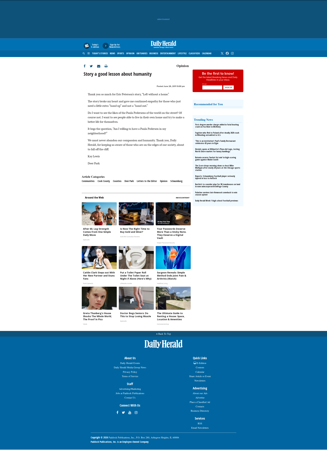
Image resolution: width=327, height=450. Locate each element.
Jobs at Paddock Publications (130, 393)
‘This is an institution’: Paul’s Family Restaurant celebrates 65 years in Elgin (215, 142)
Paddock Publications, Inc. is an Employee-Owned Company (120, 441)
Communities (88, 181)
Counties (117, 181)
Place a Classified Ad (200, 402)
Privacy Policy (130, 371)
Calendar (206, 53)
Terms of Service (130, 376)
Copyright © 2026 (99, 437)
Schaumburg (176, 181)
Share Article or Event (200, 376)
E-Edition (201, 363)
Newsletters (199, 380)
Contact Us (130, 397)
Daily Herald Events (130, 363)
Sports (120, 53)
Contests (200, 367)
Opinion (130, 53)
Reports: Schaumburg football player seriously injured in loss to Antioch (215, 177)
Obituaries (141, 53)
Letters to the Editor (147, 181)
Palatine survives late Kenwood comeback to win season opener (216, 193)
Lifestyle (182, 53)
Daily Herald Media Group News (130, 367)
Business (153, 53)
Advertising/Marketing (130, 388)
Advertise (200, 397)
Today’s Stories (100, 53)
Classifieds (194, 53)
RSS (200, 423)
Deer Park (129, 181)
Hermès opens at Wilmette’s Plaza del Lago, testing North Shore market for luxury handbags (217, 150)
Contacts (200, 406)
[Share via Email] (101, 66)
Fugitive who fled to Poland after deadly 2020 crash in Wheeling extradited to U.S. (217, 133)
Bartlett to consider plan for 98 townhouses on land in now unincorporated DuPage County (217, 185)
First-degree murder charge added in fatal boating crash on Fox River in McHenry (217, 125)
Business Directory (200, 410)
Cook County (104, 181)
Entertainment (168, 53)
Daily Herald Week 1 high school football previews (216, 200)
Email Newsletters (200, 427)
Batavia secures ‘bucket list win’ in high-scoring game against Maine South (215, 158)
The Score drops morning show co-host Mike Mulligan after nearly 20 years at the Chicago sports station (217, 167)
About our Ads (200, 393)
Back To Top (164, 333)
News (112, 53)
